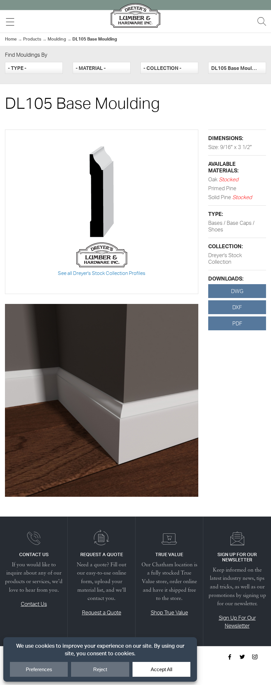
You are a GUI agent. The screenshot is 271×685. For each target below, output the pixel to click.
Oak (213, 179)
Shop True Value (169, 612)
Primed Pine (222, 188)
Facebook (229, 657)
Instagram (254, 657)
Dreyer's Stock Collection (225, 258)
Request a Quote (101, 612)
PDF (237, 323)
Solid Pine (220, 197)
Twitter (242, 657)
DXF (237, 307)
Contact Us (34, 604)
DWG (237, 291)
